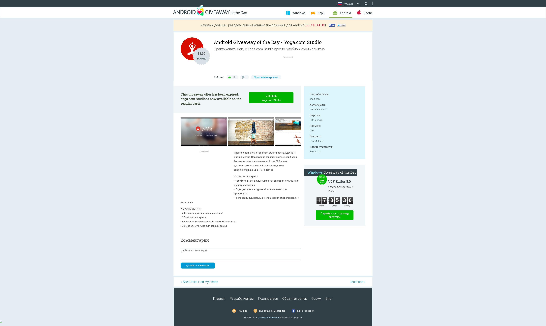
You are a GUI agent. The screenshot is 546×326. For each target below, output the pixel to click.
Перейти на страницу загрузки (334, 215)
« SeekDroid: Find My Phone (199, 282)
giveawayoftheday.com (268, 317)
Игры (321, 13)
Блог (329, 299)
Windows (299, 13)
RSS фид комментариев (272, 310)
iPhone (368, 13)
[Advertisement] (289, 65)
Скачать (271, 98)
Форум (316, 299)
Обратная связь (294, 299)
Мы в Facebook (305, 310)
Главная (219, 299)
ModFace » (357, 282)
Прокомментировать (266, 77)
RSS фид (242, 310)
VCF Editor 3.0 (339, 181)
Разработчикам (242, 299)
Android (345, 13)
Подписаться (268, 299)
